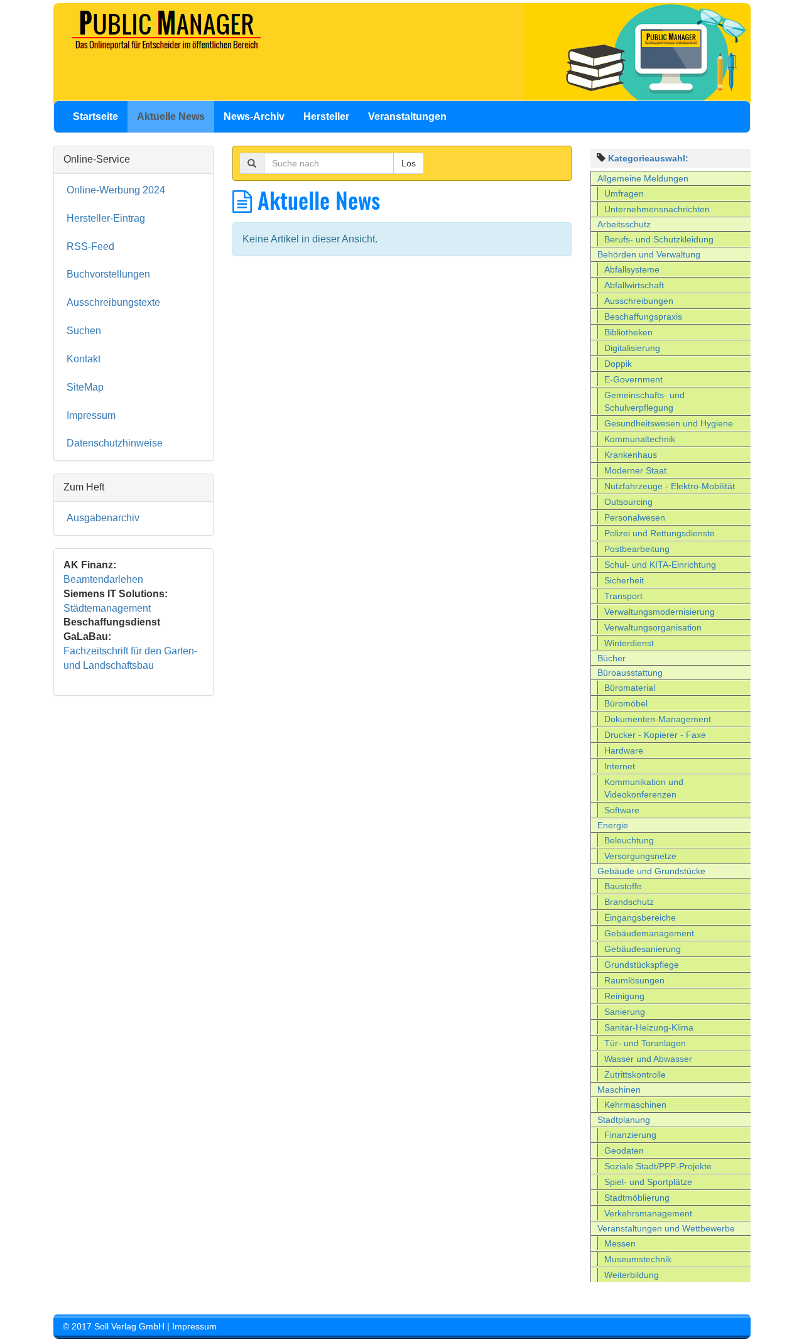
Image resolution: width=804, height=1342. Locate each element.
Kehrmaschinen (635, 1105)
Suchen (84, 330)
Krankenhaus (630, 455)
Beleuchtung (629, 840)
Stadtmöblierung (637, 1198)
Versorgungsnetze (640, 856)
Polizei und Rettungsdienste (659, 533)
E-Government (633, 379)
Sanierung (624, 1012)
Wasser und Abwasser (648, 1059)
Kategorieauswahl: (648, 158)
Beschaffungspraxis (643, 316)
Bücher (611, 658)
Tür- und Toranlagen (645, 1043)
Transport (623, 596)
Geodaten (624, 1150)
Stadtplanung (623, 1120)
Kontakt (83, 359)
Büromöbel (626, 703)
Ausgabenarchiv (103, 517)
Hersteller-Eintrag (106, 218)
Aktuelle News (171, 116)
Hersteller (326, 116)
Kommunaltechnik (639, 439)
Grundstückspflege (641, 965)
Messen (620, 1243)
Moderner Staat (635, 470)
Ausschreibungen (638, 301)
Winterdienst (629, 643)
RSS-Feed (90, 246)
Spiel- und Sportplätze (648, 1182)
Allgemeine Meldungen (642, 178)
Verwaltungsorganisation (653, 627)
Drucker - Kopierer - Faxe (655, 735)
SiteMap (85, 387)
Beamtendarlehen (103, 579)
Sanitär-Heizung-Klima (648, 1027)
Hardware (623, 750)
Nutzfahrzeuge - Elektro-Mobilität (669, 486)
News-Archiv (254, 116)
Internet (619, 766)
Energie (612, 825)
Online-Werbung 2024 (116, 190)
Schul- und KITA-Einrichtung (660, 565)
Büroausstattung (630, 673)
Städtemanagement (107, 608)
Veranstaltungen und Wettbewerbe (666, 1228)
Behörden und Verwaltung (648, 254)
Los (408, 163)
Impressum (91, 415)
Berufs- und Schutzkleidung (659, 239)
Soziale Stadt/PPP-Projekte (658, 1166)
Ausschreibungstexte (113, 302)
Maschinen (619, 1090)
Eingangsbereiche (640, 917)
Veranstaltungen (407, 116)
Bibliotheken (628, 332)
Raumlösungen (634, 980)
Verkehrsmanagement (648, 1213)
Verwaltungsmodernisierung (659, 612)
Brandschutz (629, 902)
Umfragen (624, 193)
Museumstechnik (637, 1259)
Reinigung (624, 996)
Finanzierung (630, 1135)
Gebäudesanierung (642, 949)
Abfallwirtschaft (634, 285)
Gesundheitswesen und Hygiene (668, 423)
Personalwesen (634, 517)
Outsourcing (628, 502)
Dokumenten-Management (657, 719)
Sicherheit (624, 580)
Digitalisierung (632, 348)
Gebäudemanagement (649, 933)
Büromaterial (629, 688)
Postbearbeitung (637, 549)
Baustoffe (623, 886)
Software (621, 810)
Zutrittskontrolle (635, 1074)
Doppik (618, 364)
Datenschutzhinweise (115, 443)
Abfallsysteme (632, 269)
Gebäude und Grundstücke (651, 871)
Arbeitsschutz (624, 224)
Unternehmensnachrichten (657, 209)
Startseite (95, 116)
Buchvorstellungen (108, 274)
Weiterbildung (631, 1275)
